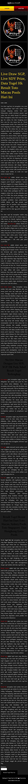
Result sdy (4, 621)
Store (2, 12)
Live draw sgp (5, 177)
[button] (9, 772)
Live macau (4, 379)
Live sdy (3, 417)
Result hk (3, 687)
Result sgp (4, 656)
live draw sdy (11, 224)
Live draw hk (5, 245)
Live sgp (3, 447)
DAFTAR (21, 8)
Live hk (3, 478)
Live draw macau (6, 287)
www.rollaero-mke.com (14, 780)
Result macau (5, 568)
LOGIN (7, 8)
